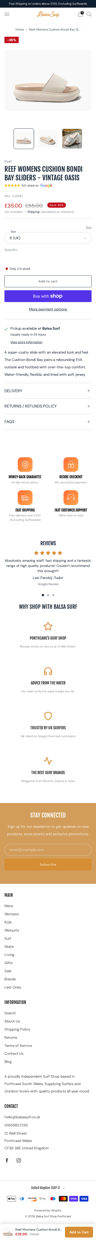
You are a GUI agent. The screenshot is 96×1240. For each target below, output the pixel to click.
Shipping (33, 212)
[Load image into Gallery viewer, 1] (24, 138)
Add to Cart (79, 1232)
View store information (26, 342)
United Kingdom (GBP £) (45, 1188)
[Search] (89, 14)
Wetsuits (11, 930)
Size (89, 227)
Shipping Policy (17, 1029)
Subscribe (48, 864)
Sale (7, 970)
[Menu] (6, 14)
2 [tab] (48, 595)
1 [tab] (43, 595)
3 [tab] (53, 595)
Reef (8, 161)
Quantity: (11, 250)
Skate (9, 946)
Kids (8, 922)
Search (10, 1013)
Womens (11, 914)
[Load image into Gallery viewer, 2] (48, 138)
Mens (8, 905)
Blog (8, 1061)
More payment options (48, 309)
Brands (10, 979)
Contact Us (13, 1053)
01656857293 (16, 1125)
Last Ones (12, 987)
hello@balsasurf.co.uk (22, 1117)
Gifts (8, 962)
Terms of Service (18, 1045)
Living (9, 954)
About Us (12, 1021)
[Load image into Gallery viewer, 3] (72, 138)
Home (20, 30)
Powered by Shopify (48, 1210)
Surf (7, 938)
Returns (10, 1037)
